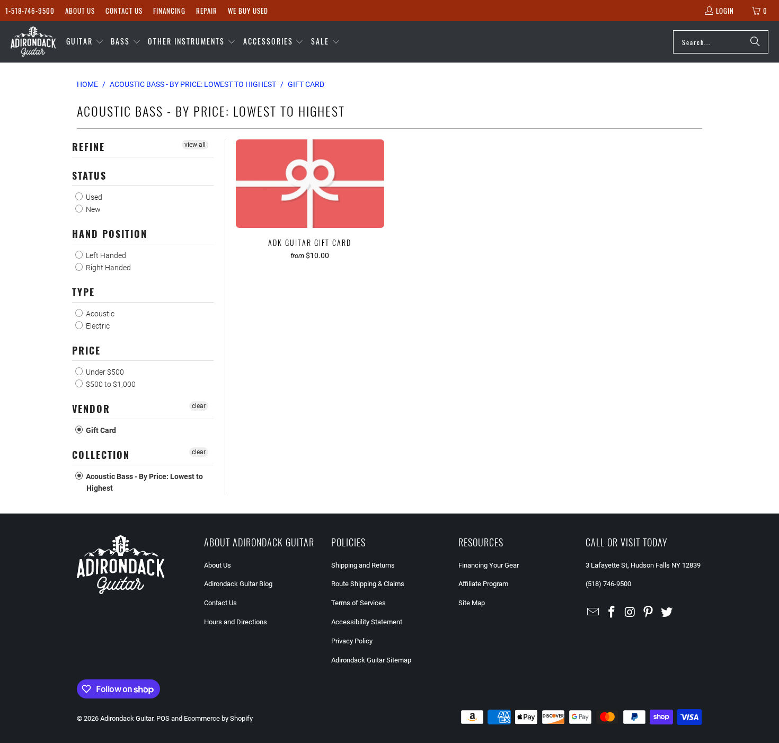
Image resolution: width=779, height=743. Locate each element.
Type (83, 292)
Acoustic (99, 313)
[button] (85, 42)
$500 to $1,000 (110, 384)
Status (89, 175)
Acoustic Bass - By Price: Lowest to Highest (143, 482)
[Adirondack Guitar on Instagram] (630, 613)
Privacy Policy (352, 641)
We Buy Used (248, 10)
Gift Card (100, 430)
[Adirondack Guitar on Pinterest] (649, 613)
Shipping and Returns (363, 565)
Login (725, 10)
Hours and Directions (235, 622)
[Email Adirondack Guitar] (593, 613)
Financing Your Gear (488, 565)
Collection (101, 455)
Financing (169, 10)
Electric (97, 326)
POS (163, 718)
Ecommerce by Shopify (218, 718)
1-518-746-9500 (30, 10)
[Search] (755, 42)
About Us (80, 10)
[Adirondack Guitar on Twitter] (667, 613)
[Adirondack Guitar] (33, 41)
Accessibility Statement (366, 622)
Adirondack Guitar (126, 718)
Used (93, 197)
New (92, 209)
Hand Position (109, 234)
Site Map (471, 603)
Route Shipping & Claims (367, 584)
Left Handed (105, 255)
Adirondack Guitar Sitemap (371, 660)
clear (199, 406)
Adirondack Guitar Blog (238, 584)
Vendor (91, 408)
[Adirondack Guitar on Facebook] (612, 613)
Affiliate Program (483, 584)
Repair (206, 10)
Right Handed (107, 267)
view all (195, 144)
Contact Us (124, 10)
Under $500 (104, 372)
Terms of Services (358, 603)
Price (86, 350)
